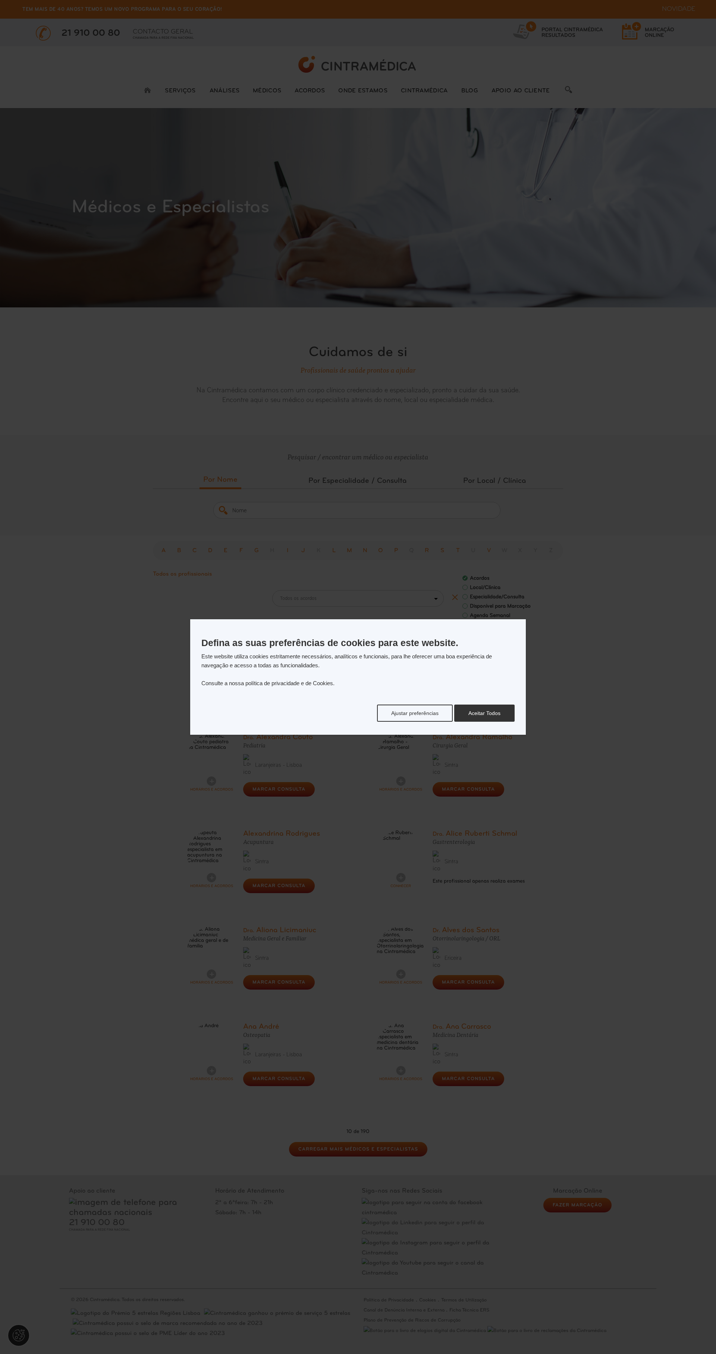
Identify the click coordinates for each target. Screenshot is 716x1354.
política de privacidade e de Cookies (289, 683)
